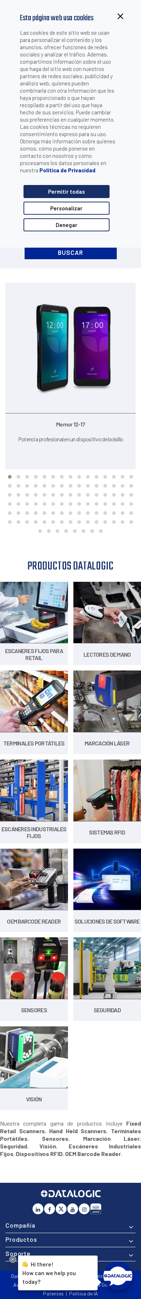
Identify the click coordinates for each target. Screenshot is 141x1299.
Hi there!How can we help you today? (48, 1272)
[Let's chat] (117, 1275)
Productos (21, 1239)
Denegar (66, 225)
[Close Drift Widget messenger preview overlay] (12, 1259)
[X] (61, 1208)
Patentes (53, 1293)
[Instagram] (84, 1208)
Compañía (20, 1225)
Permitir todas (66, 191)
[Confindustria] (95, 1208)
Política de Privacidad (67, 170)
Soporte (18, 1253)
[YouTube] (72, 1208)
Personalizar (66, 208)
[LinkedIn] (38, 1208)
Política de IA (83, 1293)
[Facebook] (49, 1208)
